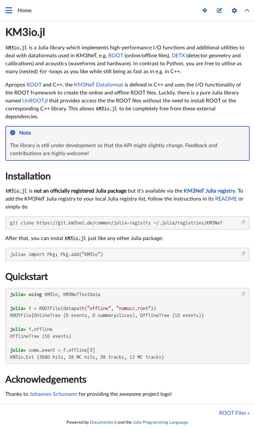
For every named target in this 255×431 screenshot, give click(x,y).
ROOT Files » (234, 413)
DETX (178, 55)
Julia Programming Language (160, 422)
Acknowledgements (45, 379)
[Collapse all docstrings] (247, 10)
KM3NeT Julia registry (209, 191)
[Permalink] (35, 133)
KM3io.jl (25, 32)
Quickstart (26, 276)
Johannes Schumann (53, 394)
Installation (28, 176)
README (226, 199)
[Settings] (234, 10)
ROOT (115, 55)
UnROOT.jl (35, 100)
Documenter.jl (103, 422)
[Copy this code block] (243, 222)
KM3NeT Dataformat (98, 85)
